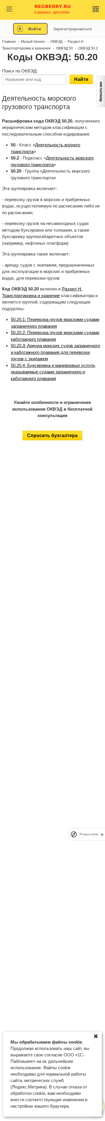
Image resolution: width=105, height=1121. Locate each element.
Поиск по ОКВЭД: (20, 70)
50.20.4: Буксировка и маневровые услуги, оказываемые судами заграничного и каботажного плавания (53, 372)
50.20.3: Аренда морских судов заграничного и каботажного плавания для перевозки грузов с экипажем (55, 352)
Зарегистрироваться (72, 28)
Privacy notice (89, 834)
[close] (102, 834)
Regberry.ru (52, 8)
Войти (34, 28)
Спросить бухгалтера (52, 435)
